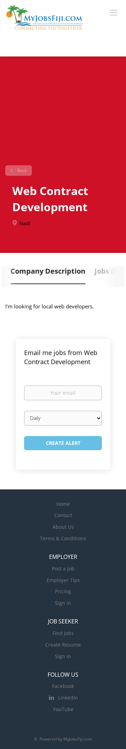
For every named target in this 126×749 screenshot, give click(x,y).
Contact (63, 515)
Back (21, 170)
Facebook (63, 686)
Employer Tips (63, 580)
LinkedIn (68, 697)
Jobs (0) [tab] (107, 271)
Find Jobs (63, 633)
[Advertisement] (63, 113)
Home (63, 504)
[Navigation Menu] (113, 12)
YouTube (63, 709)
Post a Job (63, 568)
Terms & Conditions (63, 538)
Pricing (63, 591)
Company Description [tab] (47, 271)
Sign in (63, 603)
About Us (63, 526)
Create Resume (63, 644)
